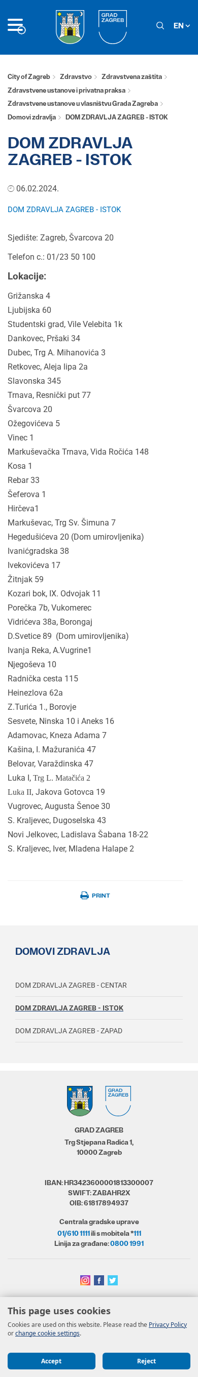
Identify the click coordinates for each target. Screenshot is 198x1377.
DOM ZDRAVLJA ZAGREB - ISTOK (64, 209)
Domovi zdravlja (32, 117)
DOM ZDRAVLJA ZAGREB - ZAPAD (68, 1031)
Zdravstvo (76, 76)
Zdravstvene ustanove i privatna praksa (66, 90)
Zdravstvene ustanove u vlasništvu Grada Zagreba (83, 103)
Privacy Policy (168, 1324)
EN (179, 25)
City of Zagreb (29, 76)
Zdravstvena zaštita (132, 76)
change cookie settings (47, 1333)
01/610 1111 (73, 1233)
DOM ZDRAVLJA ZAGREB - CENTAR (71, 985)
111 (137, 1233)
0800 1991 (127, 1243)
